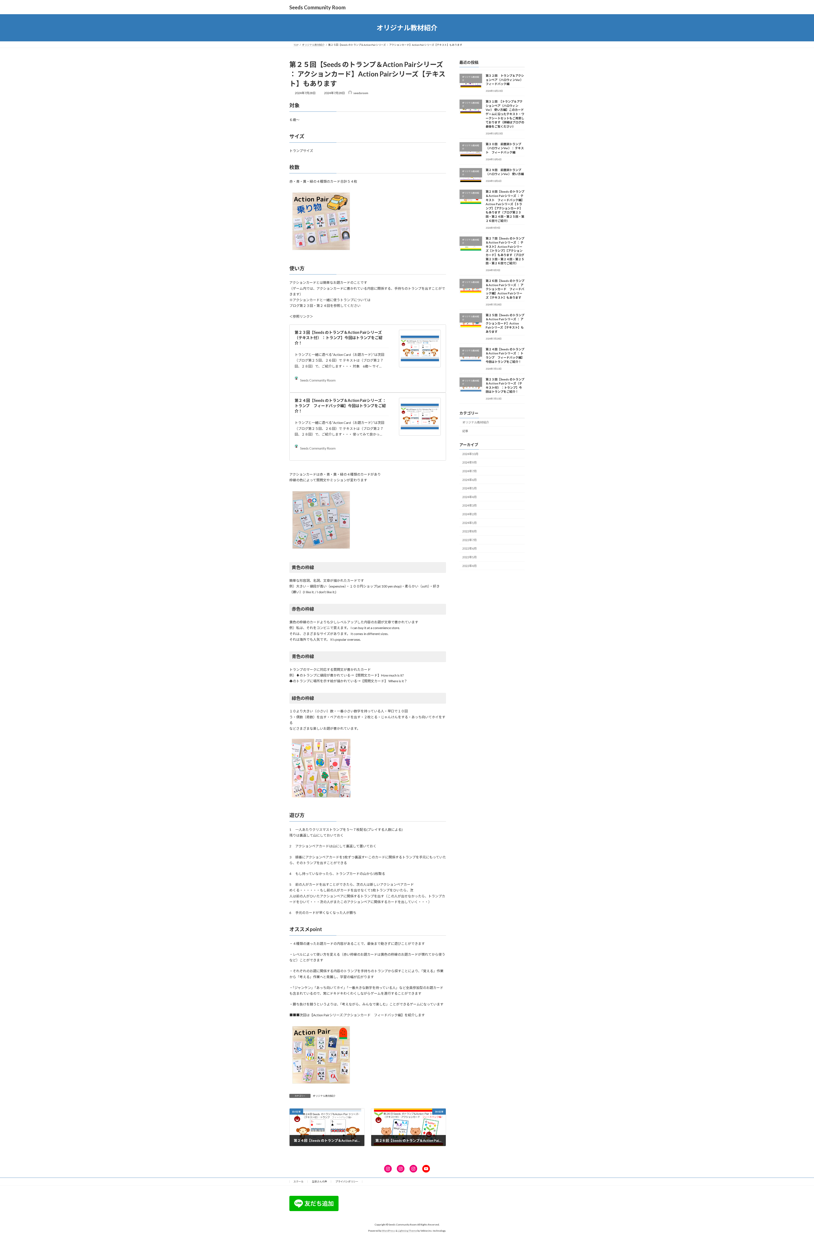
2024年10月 (470, 454)
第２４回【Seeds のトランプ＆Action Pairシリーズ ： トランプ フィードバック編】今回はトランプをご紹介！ (340, 405)
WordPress (388, 1230)
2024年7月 (469, 471)
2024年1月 (469, 523)
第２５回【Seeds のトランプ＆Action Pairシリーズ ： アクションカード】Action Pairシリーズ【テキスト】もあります (505, 323)
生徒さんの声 (319, 1181)
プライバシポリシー (346, 1181)
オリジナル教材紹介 (324, 1095)
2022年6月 (469, 548)
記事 (465, 431)
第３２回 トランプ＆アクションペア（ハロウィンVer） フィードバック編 (505, 80)
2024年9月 (469, 462)
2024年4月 (469, 497)
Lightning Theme (407, 1230)
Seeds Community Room (318, 380)
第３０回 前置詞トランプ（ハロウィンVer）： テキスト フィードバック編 (505, 148)
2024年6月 (469, 480)
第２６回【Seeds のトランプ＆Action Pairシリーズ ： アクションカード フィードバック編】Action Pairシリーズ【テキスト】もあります (505, 289)
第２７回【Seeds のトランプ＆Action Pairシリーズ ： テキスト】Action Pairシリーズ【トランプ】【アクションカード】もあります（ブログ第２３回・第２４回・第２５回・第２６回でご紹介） (505, 251)
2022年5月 (469, 557)
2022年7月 (469, 540)
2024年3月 (469, 505)
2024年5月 (469, 488)
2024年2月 (469, 514)
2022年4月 (469, 566)
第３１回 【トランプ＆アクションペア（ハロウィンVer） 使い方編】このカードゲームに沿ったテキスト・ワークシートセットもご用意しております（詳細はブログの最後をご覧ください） (505, 114)
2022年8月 (469, 531)
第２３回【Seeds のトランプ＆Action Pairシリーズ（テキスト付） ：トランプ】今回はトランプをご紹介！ (338, 337)
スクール (298, 1181)
